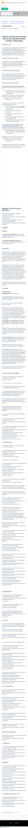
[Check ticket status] (14, 13)
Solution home (5, 21)
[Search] (11, 13)
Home (10, 823)
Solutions (17, 823)
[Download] (11, 428)
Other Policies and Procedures (16, 23)
